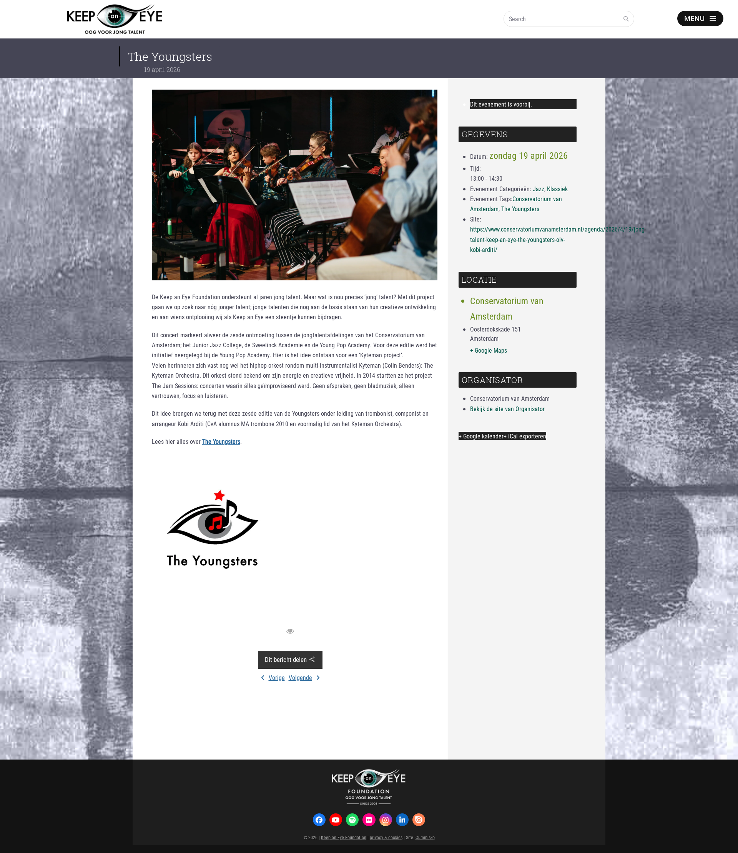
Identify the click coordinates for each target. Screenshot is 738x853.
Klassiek (557, 189)
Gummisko (425, 837)
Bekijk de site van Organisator (507, 409)
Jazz (538, 189)
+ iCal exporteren (525, 436)
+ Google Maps (488, 350)
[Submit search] (626, 19)
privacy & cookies (386, 837)
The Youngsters (520, 209)
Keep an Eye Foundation (343, 837)
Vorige (277, 677)
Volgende (300, 677)
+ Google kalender (481, 436)
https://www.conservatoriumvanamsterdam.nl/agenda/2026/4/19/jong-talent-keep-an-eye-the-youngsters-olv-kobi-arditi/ (558, 239)
